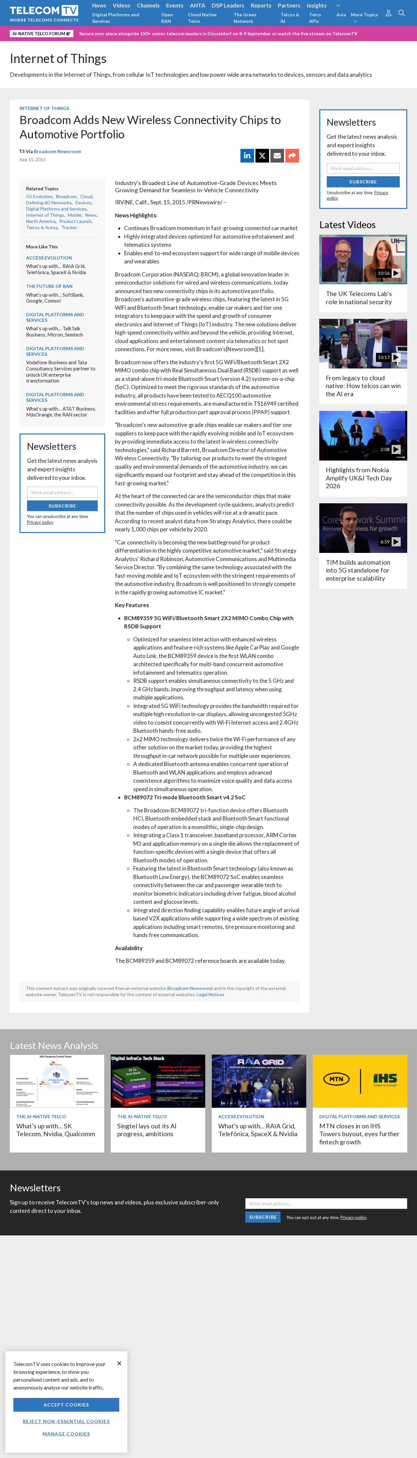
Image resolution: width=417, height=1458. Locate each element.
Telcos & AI (289, 18)
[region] (66, 1402)
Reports (261, 5)
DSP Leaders (228, 5)
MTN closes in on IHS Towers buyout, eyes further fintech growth (359, 1134)
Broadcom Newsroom (57, 151)
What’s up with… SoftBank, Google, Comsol (55, 298)
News (99, 5)
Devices (83, 202)
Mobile (74, 215)
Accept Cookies (66, 1404)
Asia (341, 14)
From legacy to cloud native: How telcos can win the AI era (363, 386)
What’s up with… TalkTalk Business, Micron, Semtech (54, 331)
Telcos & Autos (42, 227)
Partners (289, 5)
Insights (317, 5)
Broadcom (66, 196)
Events (174, 5)
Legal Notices (210, 994)
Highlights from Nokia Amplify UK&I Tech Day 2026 (359, 478)
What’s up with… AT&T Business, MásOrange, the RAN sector (61, 412)
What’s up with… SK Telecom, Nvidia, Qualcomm (55, 1129)
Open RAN (167, 18)
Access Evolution (49, 257)
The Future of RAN (49, 286)
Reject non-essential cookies (66, 1421)
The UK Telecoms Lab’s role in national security (359, 297)
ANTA (197, 5)
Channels (148, 5)
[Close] (119, 1363)
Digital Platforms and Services (115, 18)
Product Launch (75, 221)
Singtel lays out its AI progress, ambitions (147, 1129)
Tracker (69, 227)
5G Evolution (39, 196)
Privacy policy (40, 522)
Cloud (86, 196)
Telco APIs (315, 18)
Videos (121, 5)
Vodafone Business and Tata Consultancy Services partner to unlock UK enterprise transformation (60, 371)
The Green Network (245, 18)
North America (41, 221)
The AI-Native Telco (41, 1116)
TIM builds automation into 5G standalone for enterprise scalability (358, 570)
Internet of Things (58, 58)
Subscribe (62, 506)
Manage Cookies (66, 1433)
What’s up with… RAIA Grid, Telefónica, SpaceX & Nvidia (56, 269)
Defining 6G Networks (49, 202)
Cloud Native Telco (202, 18)
